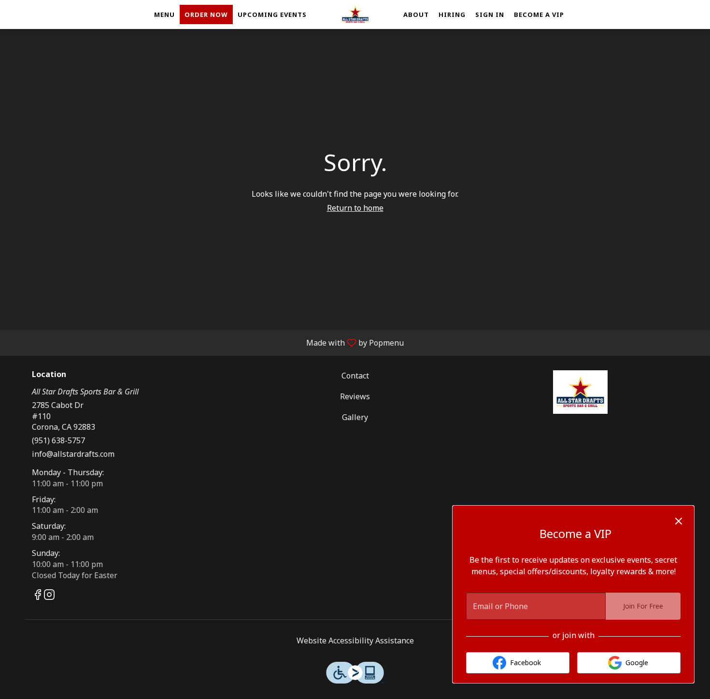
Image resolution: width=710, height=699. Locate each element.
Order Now (206, 14)
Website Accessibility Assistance (355, 640)
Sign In (489, 14)
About (416, 14)
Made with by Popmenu (205, 342)
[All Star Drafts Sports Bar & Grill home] (355, 14)
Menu (164, 14)
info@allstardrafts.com (73, 454)
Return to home (355, 208)
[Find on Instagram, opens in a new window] (49, 596)
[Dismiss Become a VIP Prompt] (678, 521)
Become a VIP (539, 14)
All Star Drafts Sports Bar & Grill (580, 392)
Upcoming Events (272, 14)
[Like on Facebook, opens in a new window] (37, 596)
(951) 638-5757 (58, 440)
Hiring (452, 14)
